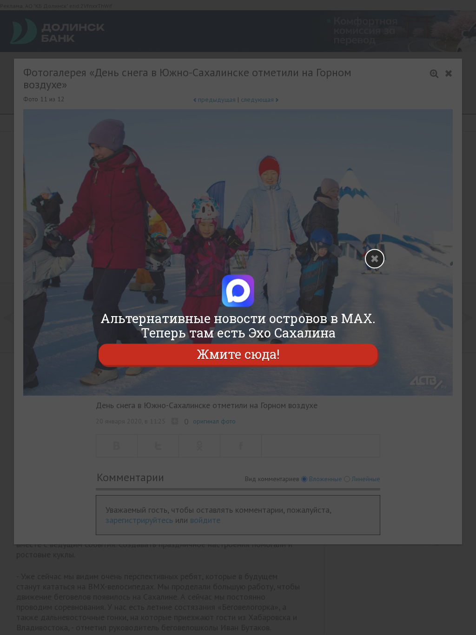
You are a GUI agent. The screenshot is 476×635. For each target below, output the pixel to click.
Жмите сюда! (238, 354)
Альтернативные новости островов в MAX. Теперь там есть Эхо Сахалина (238, 325)
